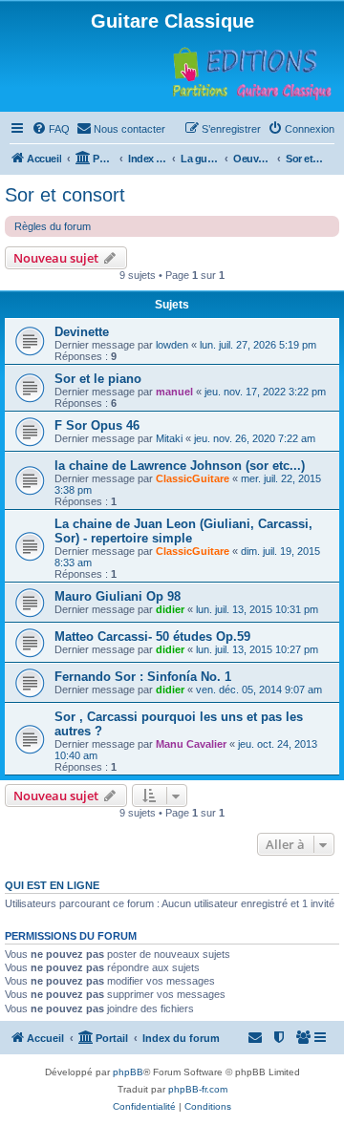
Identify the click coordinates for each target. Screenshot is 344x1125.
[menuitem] (51, 128)
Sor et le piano (97, 378)
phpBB (128, 1072)
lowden (172, 344)
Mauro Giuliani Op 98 (117, 596)
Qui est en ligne (52, 885)
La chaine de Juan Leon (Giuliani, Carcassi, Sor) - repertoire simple (183, 531)
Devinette (81, 332)
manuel (174, 391)
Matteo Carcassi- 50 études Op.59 (152, 636)
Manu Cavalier (191, 744)
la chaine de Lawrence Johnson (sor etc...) (179, 465)
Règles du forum (52, 226)
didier (170, 609)
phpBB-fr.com (197, 1089)
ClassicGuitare (192, 478)
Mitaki (169, 438)
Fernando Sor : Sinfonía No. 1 (142, 676)
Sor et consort (65, 194)
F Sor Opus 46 (97, 425)
